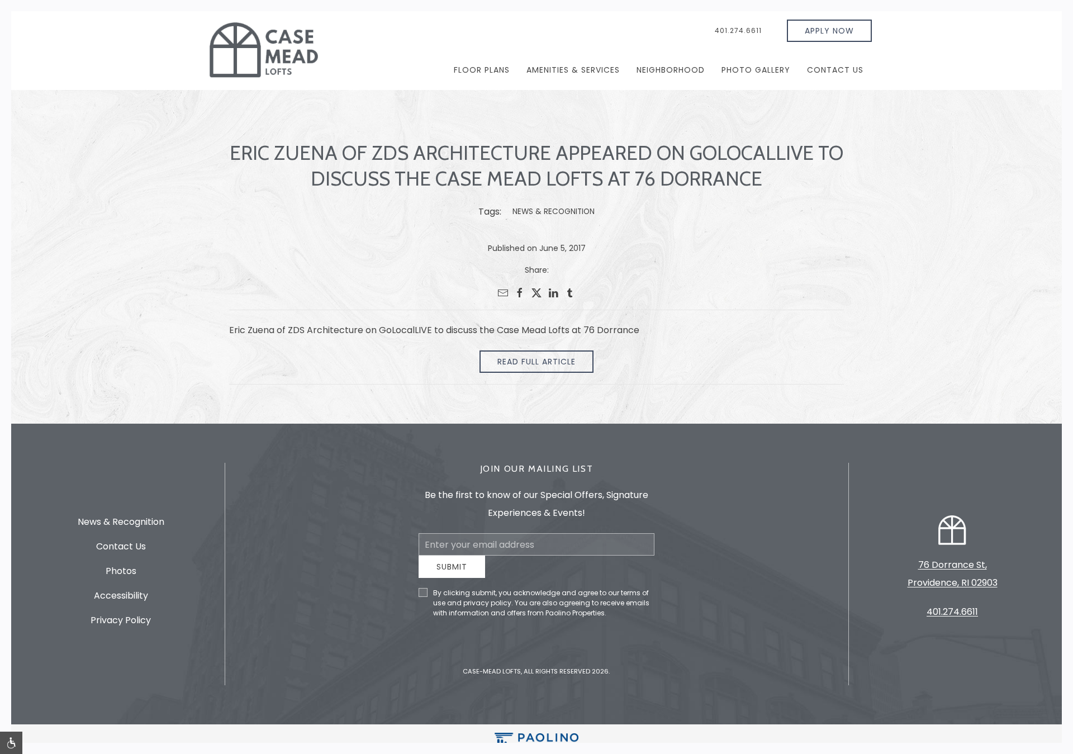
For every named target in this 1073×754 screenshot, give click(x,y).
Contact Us (835, 69)
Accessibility (121, 599)
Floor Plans (482, 69)
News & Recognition (553, 211)
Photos (121, 574)
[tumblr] (570, 292)
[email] (503, 292)
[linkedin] (553, 292)
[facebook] (519, 292)
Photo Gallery (755, 69)
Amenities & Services (573, 69)
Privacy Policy (121, 624)
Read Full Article (536, 361)
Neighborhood (671, 69)
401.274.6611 (738, 30)
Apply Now (829, 30)
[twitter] (536, 292)
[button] (11, 743)
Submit (451, 575)
